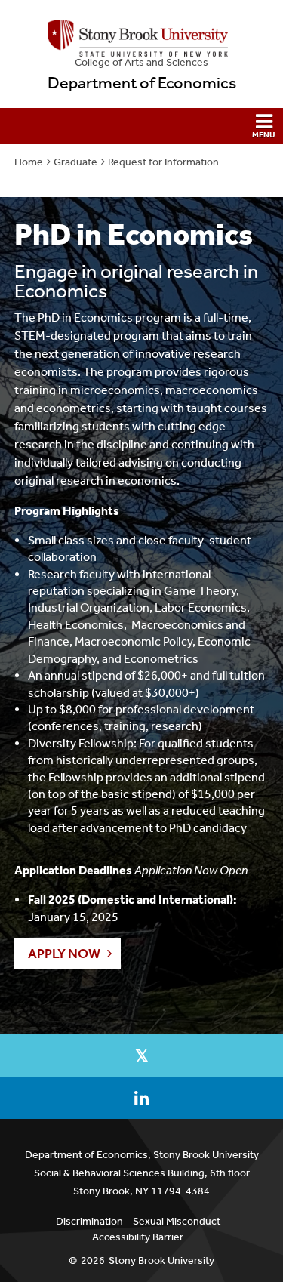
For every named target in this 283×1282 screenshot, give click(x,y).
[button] (141, 126)
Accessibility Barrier (137, 1237)
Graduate (75, 162)
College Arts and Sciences (141, 62)
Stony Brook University (161, 1260)
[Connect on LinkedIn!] (141, 1098)
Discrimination (89, 1221)
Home (28, 162)
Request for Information (163, 162)
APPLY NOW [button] (64, 953)
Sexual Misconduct (176, 1221)
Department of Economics (142, 83)
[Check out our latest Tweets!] (141, 1055)
